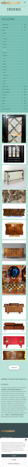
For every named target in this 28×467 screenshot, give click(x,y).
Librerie (13, 61)
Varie (12, 103)
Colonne (13, 41)
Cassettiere (12, 38)
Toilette (13, 80)
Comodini (13, 44)
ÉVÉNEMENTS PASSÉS (6, 437)
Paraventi (13, 66)
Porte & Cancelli (12, 89)
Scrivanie (13, 69)
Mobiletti (13, 64)
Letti (13, 58)
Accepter (14, 455)
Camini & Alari (12, 24)
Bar (13, 35)
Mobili (12, 30)
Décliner (14, 459)
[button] (26, 439)
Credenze (13, 49)
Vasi (12, 106)
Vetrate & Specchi (12, 108)
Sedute (12, 97)
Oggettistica (12, 86)
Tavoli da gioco (12, 75)
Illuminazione (12, 27)
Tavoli (13, 72)
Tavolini (13, 78)
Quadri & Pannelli (12, 92)
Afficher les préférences (14, 463)
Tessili (12, 100)
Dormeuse (12, 52)
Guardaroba (13, 55)
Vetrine (13, 83)
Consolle (13, 47)
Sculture (12, 94)
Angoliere (12, 33)
